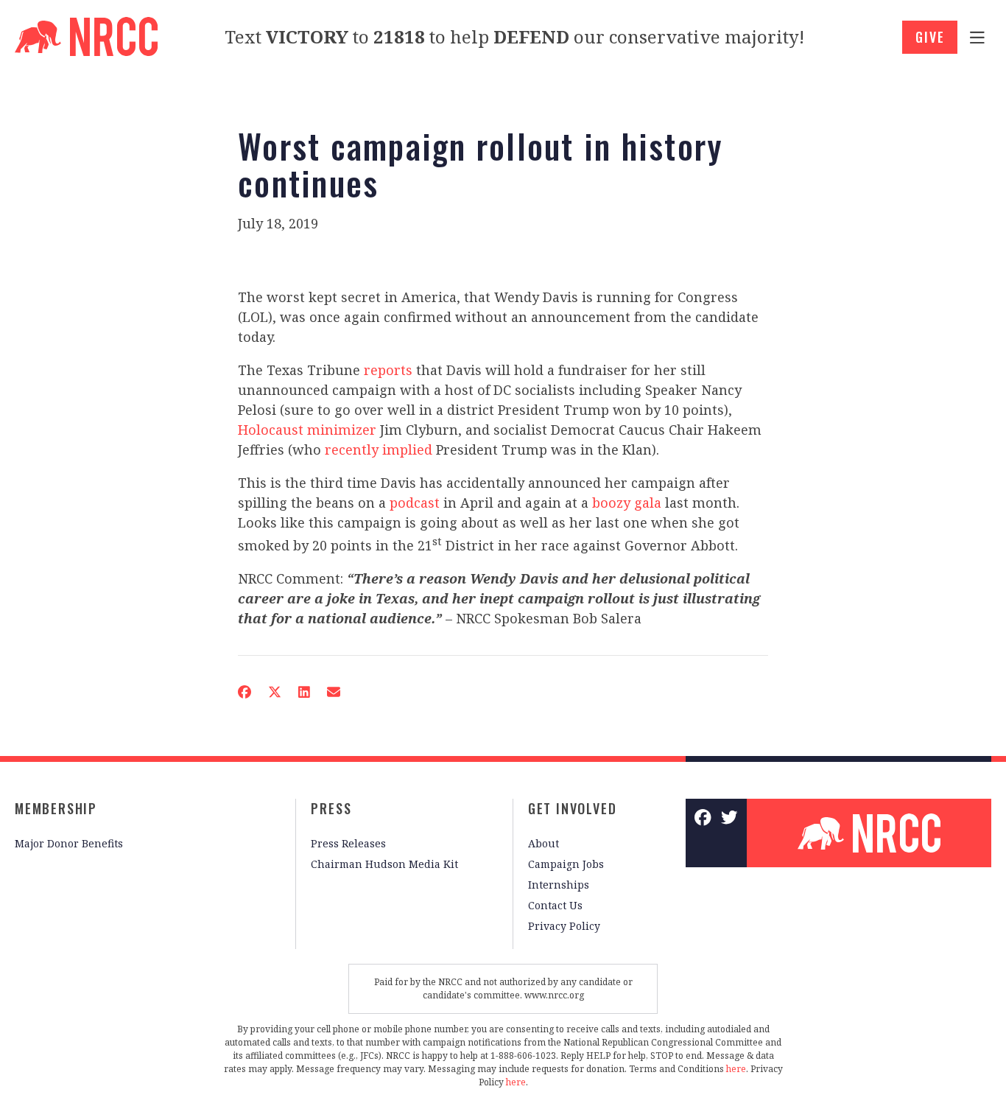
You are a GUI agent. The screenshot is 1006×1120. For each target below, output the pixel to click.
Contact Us (555, 905)
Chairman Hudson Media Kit (384, 864)
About (543, 843)
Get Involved (572, 808)
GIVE (929, 36)
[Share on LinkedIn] (304, 691)
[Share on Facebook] (244, 691)
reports (388, 370)
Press (331, 808)
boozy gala (626, 502)
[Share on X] (274, 691)
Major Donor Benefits (69, 843)
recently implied (378, 449)
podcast (415, 502)
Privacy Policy (564, 926)
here (736, 1069)
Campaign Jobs (566, 864)
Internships (558, 885)
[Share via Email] (333, 691)
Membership (56, 808)
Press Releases (348, 843)
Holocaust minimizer (307, 429)
